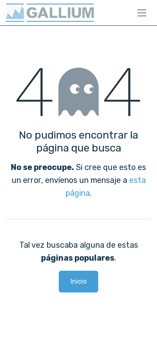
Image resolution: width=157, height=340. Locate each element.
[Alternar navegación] (141, 12)
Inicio (78, 281)
